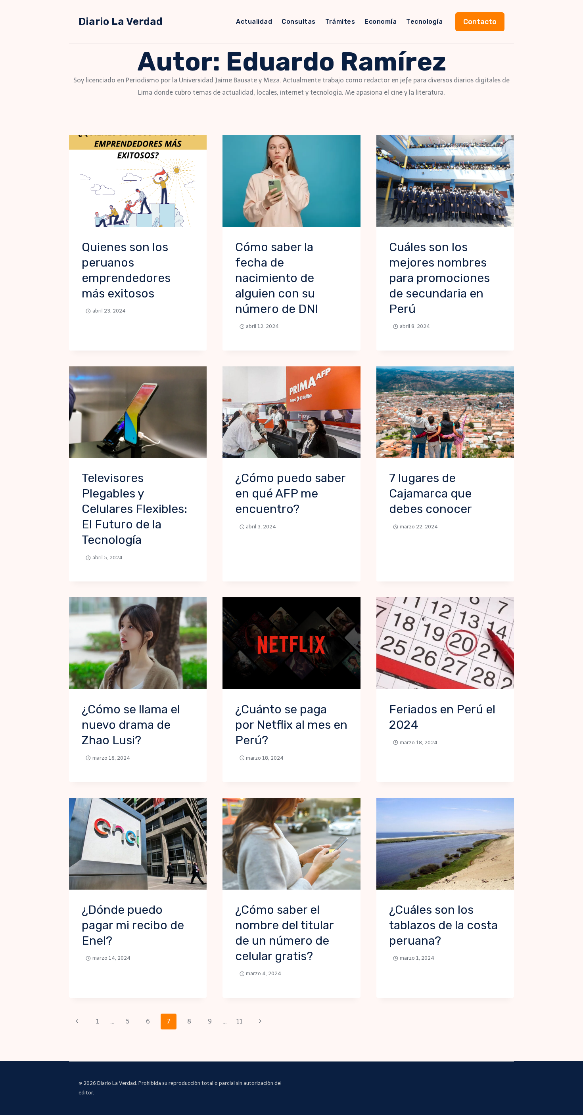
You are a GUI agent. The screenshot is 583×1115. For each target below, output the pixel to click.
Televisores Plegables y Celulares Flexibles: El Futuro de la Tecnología (134, 509)
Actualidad (254, 21)
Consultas (298, 21)
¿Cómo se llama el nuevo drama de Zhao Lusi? (131, 724)
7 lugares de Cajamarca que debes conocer (430, 493)
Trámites (340, 21)
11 (239, 1021)
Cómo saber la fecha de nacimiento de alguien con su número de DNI (276, 278)
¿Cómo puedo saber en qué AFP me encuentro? (290, 493)
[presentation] (138, 181)
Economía (380, 21)
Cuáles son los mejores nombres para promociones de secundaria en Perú (439, 278)
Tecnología (424, 21)
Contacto (480, 21)
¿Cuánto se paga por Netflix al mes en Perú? (291, 724)
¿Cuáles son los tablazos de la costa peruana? (443, 925)
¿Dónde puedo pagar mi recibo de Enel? (133, 925)
